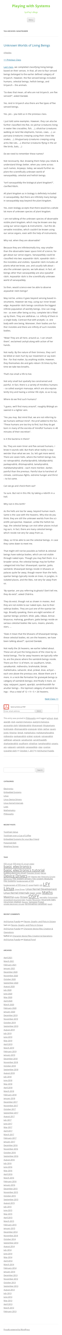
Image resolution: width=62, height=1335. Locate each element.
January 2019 (9, 1055)
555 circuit (8, 863)
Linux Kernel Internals (13, 803)
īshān (40, 729)
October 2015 (10, 1195)
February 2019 (10, 1051)
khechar (13, 732)
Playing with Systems (31, 6)
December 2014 (10, 1232)
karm (36, 885)
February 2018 (10, 1094)
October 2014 (10, 1239)
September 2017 (11, 1112)
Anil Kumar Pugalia (45, 750)
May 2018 (8, 1084)
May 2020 (8, 997)
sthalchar (33, 743)
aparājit (7, 721)
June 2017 (8, 1123)
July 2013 (7, 1293)
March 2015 (9, 1221)
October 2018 (10, 1066)
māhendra (8, 736)
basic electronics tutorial (24, 870)
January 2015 (9, 1228)
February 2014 (10, 1268)
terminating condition (36, 903)
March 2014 (9, 1264)
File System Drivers (22, 878)
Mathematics (9, 810)
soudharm (23, 743)
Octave (24, 897)
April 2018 (8, 1087)
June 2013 (8, 1297)
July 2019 (7, 1033)
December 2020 (10, 972)
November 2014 (11, 1235)
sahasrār (16, 740)
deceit (43, 873)
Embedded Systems (12, 792)
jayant (53, 729)
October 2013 (10, 1282)
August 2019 (9, 1029)
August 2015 (9, 1203)
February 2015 (10, 1224)
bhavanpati (37, 725)
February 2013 (10, 1311)
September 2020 (11, 982)
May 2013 (8, 1300)
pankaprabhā (20, 736)
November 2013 (11, 1279)
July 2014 (7, 1250)
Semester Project (36, 902)
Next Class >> (51, 698)
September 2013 (11, 1286)
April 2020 (8, 1001)
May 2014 (8, 1257)
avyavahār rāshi (11, 725)
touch (50, 904)
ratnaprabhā (47, 736)
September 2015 (11, 1199)
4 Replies (7, 52)
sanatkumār (26, 740)
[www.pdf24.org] (6, 707)
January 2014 (9, 1271)
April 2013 (8, 1304)
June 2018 (8, 1080)
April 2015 (8, 1217)
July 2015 (7, 1206)
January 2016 (9, 1185)
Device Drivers (15, 875)
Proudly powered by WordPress (17, 1329)
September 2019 (11, 1026)
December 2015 (10, 1188)
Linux (6, 795)
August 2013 (9, 1289)
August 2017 (9, 1116)
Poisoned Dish (10, 842)
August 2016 (9, 1159)
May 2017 (8, 1127)
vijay (40, 747)
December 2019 (10, 1015)
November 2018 (11, 1062)
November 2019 (11, 1019)
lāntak (20, 732)
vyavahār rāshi (10, 750)
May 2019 (8, 1040)
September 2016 (11, 1156)
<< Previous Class (12, 59)
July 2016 (7, 1163)
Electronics (8, 788)
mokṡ (16, 897)
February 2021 (10, 964)
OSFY (33, 896)
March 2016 (9, 1177)
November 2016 (11, 1149)
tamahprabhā (44, 743)
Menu (31, 20)
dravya (34, 876)
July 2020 (7, 990)
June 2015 (8, 1210)
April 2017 (8, 1130)
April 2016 (8, 1174)
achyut (50, 718)
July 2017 (7, 1120)
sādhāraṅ (8, 740)
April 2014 (8, 1260)
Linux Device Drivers (13, 799)
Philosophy (31, 718)
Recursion (36, 899)
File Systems (10, 880)
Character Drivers (33, 873)
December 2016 (10, 1145)
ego (39, 876)
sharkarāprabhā (11, 743)
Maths (47, 892)
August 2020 (9, 986)
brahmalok (8, 729)
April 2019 (8, 1044)
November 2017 (11, 1105)
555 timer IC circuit (21, 863)
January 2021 (9, 968)
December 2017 (10, 1102)
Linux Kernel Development (41, 889)
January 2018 (9, 1098)
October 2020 (10, 979)
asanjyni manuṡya (41, 721)
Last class (8, 67)
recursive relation (12, 901)
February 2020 (10, 1008)
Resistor (25, 902)
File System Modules (42, 878)
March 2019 (9, 1047)
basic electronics (17, 866)
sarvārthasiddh (40, 740)
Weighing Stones (11, 846)
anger (31, 863)
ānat (56, 718)
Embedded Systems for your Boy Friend (21, 839)
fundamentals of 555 (25, 881)
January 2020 (9, 1011)
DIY (29, 877)
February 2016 (10, 1181)
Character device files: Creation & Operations (32, 936)
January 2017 (9, 1141)
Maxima (9, 897)
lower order (36, 893)
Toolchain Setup (11, 832)
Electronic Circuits (48, 877)
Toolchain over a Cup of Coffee (17, 835)
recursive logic (48, 899)
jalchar (46, 729)
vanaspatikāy (31, 747)
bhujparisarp (49, 725)
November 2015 (11, 1192)
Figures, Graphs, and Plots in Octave (40, 921)
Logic (6, 806)
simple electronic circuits (14, 904)
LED (40, 885)
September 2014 (11, 1242)
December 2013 (10, 1275)
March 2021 (9, 961)
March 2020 (9, 1004)
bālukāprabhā (25, 725)
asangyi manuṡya (24, 721)
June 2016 (8, 1167)
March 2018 (9, 1091)
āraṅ (13, 721)
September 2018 (11, 1069)
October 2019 (10, 1022)
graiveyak (32, 729)
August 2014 (9, 1246)
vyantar (46, 747)
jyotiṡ (6, 732)
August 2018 (9, 1073)
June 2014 (8, 1253)
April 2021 (8, 957)
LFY (46, 884)
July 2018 (7, 1076)
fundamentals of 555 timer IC (16, 885)
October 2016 (10, 1152)
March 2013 (9, 1307)
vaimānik (21, 747)
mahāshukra (29, 732)
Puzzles (29, 900)
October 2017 (10, 1109)
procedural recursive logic (14, 899)
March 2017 (9, 1134)
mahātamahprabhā (45, 732)
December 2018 (10, 1058)
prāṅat (30, 736)
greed (31, 885)
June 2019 (8, 1037)
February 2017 (10, 1138)
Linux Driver (20, 889)
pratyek (37, 736)
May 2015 (8, 1214)
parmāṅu (43, 897)
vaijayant (12, 747)
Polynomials (52, 897)
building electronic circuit (15, 873)
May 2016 (8, 1170)
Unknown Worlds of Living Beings (27, 45)
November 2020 (11, 975)
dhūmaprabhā (20, 729)
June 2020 (8, 993)
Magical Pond (30, 939)
